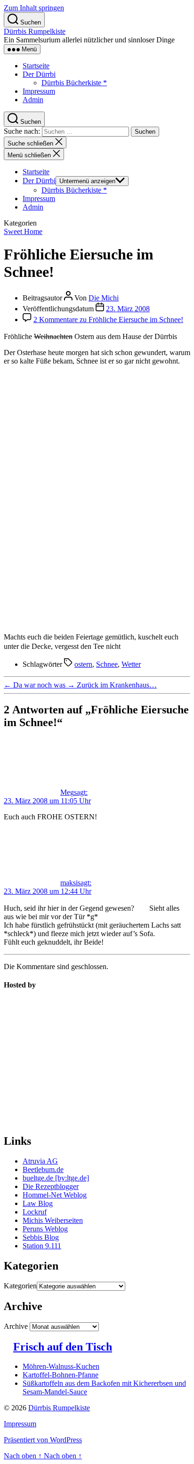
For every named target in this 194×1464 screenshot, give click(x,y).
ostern (83, 664)
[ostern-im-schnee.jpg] (97, 621)
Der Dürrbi (39, 74)
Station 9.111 (42, 1246)
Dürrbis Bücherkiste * (74, 83)
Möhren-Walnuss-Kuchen (61, 1366)
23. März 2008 (128, 309)
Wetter (131, 664)
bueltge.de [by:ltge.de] (56, 1178)
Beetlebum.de (43, 1169)
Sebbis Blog (41, 1237)
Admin (33, 100)
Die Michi (104, 298)
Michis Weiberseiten (53, 1220)
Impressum (39, 91)
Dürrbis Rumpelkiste (34, 31)
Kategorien (20, 1286)
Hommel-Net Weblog (55, 1195)
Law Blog (38, 1203)
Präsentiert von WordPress (43, 1440)
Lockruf (35, 1212)
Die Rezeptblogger (51, 1186)
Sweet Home (23, 231)
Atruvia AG (40, 1161)
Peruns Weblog (45, 1229)
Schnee (107, 664)
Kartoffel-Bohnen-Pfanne (60, 1375)
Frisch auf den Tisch (62, 1347)
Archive (16, 1326)
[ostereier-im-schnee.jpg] (97, 495)
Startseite (36, 66)
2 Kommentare (108, 319)
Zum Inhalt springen (34, 8)
